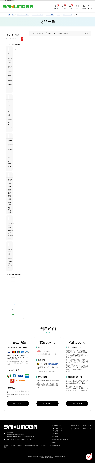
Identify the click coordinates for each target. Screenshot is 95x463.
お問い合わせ (75, 425)
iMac (9, 154)
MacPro (9, 167)
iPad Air (9, 110)
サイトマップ (44, 445)
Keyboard (9, 258)
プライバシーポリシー (16, 445)
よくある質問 (75, 428)
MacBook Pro (9, 145)
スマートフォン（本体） (23, 15)
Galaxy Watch (9, 179)
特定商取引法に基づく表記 (31, 445)
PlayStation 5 (9, 236)
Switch (9, 227)
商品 (13, 15)
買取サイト (86, 425)
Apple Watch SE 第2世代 (9, 210)
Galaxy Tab (9, 123)
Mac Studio (9, 162)
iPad (9, 101)
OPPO (9, 75)
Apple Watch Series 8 (9, 202)
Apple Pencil (9, 253)
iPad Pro (9, 114)
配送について (58, 431)
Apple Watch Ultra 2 (9, 193)
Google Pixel (9, 67)
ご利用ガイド (57, 425)
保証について (58, 433)
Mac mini (9, 158)
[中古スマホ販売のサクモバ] (20, 428)
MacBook (9, 149)
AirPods (9, 249)
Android (9, 89)
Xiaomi (9, 80)
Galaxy (9, 58)
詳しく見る (17, 403)
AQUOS (9, 71)
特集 (54, 442)
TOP (9, 15)
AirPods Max (9, 262)
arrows (9, 84)
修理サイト (86, 428)
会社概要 (6, 445)
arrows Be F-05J (50, 15)
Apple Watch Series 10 (9, 188)
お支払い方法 (58, 428)
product (58, 15)
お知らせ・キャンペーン (60, 439)
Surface (9, 119)
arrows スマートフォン (37, 15)
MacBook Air (9, 140)
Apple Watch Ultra (9, 206)
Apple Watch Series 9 (9, 197)
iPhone (9, 54)
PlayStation (9, 223)
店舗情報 (56, 436)
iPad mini (9, 106)
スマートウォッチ (67, 15)
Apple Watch (9, 184)
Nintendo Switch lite (9, 232)
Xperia (9, 62)
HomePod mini (9, 266)
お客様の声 (56, 445)
